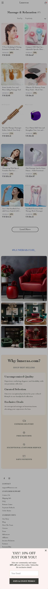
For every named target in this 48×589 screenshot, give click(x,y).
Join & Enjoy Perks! (24, 581)
